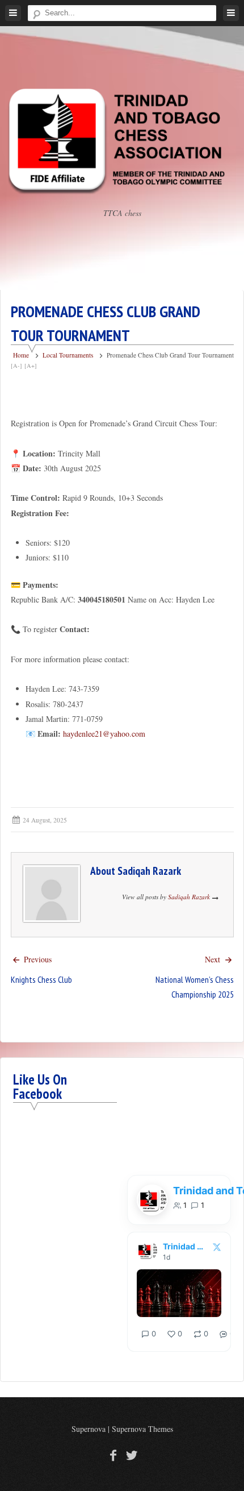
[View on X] (216, 1246)
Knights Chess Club (41, 979)
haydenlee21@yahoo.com (104, 733)
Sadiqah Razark (149, 870)
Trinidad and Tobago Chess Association (185, 1246)
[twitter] (130, 1455)
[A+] (30, 365)
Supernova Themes (142, 1428)
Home (21, 355)
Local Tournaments (68, 355)
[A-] (16, 365)
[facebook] (113, 1455)
